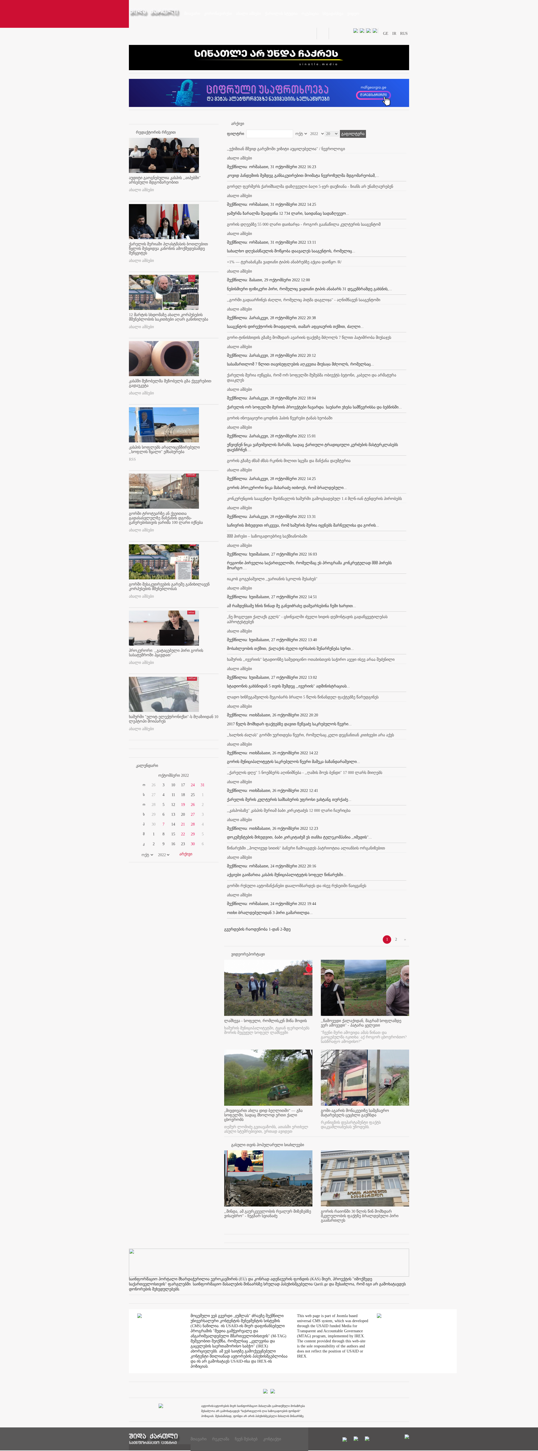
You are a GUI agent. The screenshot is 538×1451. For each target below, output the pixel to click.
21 (183, 824)
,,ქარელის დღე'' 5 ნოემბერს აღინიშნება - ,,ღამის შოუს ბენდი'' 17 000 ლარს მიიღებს (304, 773)
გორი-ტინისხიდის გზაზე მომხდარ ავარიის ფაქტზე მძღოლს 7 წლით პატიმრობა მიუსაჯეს (309, 337)
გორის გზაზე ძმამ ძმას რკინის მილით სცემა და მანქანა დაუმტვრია (289, 461)
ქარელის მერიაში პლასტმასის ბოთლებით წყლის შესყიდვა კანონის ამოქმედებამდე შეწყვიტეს (168, 248)
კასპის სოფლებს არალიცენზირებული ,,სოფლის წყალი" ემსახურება (164, 449)
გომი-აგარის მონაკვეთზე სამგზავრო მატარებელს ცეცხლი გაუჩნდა (355, 1113)
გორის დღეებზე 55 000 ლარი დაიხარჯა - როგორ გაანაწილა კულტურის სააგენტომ (304, 224)
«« (142, 776)
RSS (132, 459)
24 (193, 785)
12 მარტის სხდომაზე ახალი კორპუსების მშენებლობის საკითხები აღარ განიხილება (168, 317)
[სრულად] (310, 1225)
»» (205, 776)
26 (193, 805)
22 (183, 834)
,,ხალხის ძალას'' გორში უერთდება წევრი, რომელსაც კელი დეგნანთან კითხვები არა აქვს (310, 735)
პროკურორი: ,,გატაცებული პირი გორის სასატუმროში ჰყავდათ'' (166, 652)
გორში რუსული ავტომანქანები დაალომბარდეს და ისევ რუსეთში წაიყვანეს (296, 886)
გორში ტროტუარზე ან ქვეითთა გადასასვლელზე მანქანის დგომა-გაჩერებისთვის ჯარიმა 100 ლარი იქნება (166, 518)
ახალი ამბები (141, 190)
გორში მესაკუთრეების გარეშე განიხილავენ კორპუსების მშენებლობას (169, 586)
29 (193, 834)
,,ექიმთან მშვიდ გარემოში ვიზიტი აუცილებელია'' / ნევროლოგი (286, 149)
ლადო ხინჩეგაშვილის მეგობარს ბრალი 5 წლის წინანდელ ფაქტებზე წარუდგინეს (303, 697)
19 (183, 805)
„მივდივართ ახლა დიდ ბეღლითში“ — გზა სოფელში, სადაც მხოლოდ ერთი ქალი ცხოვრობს (263, 1115)
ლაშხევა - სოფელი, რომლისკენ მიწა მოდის (265, 1021)
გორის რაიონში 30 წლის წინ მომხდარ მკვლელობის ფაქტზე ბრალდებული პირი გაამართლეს (359, 1216)
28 (193, 824)
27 (193, 814)
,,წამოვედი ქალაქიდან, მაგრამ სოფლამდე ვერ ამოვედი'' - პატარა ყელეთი (361, 1023)
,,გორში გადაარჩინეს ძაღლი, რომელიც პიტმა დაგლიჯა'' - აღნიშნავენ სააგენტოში (303, 300)
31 (203, 785)
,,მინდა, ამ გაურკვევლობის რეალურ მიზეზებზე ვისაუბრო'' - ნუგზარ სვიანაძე (267, 1213)
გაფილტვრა (353, 134)
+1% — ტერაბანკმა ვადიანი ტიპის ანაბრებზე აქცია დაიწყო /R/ (284, 262)
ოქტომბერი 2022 (173, 775)
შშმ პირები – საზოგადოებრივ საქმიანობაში (267, 536)
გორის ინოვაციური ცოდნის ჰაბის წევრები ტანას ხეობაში (279, 418)
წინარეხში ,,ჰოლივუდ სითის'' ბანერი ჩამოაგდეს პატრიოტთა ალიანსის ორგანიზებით (306, 848)
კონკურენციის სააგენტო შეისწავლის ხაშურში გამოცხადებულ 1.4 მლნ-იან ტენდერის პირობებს (314, 499)
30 (193, 844)
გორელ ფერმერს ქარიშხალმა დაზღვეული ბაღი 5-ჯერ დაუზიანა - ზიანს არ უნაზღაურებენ (310, 186)
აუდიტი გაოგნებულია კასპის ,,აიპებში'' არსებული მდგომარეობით (165, 180)
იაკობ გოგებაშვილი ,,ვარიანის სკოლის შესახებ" (272, 579)
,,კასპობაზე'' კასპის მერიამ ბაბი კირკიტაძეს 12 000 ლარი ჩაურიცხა (289, 810)
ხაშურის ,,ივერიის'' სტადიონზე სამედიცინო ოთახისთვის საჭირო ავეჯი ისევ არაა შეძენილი (311, 659)
